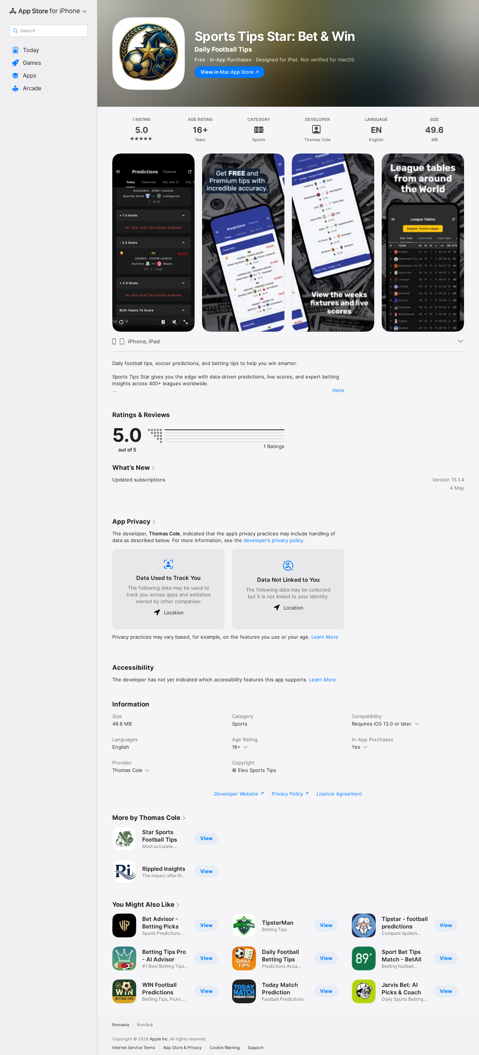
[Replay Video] (121, 322)
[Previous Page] (105, 243)
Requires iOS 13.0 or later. (382, 724)
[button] (48, 50)
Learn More (324, 637)
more (338, 390)
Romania (120, 1025)
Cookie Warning (225, 1048)
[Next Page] (471, 243)
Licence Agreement (339, 794)
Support (255, 1048)
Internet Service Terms (133, 1048)
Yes (356, 747)
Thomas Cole (127, 770)
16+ (236, 747)
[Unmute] (174, 322)
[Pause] (163, 322)
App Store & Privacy (182, 1048)
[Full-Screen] (185, 322)
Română (145, 1025)
